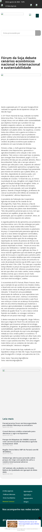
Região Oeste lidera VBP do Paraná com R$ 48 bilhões (20, 450)
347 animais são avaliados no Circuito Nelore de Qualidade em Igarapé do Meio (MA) (20, 470)
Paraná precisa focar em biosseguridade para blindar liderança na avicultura (20, 424)
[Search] (38, 33)
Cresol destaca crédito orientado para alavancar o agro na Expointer (19, 432)
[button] (37, 16)
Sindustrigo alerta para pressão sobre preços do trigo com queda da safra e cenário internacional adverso (19, 460)
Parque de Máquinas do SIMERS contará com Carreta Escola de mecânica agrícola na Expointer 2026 (20, 441)
